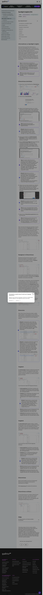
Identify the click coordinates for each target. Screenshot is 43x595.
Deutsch (17, 300)
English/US (11, 300)
